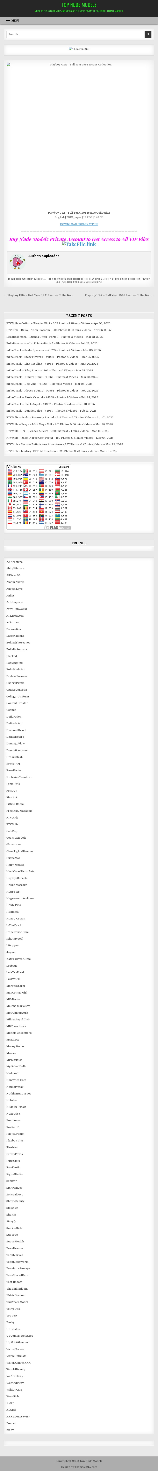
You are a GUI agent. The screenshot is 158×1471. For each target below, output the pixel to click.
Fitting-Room (15, 804)
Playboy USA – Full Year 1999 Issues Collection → (119, 295)
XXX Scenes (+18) (18, 1416)
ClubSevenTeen (16, 689)
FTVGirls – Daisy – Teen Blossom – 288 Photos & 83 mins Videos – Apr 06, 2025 (58, 330)
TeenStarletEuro (17, 1275)
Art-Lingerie (14, 602)
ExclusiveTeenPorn (19, 777)
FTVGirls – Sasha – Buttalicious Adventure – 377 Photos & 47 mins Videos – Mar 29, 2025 (64, 444)
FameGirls (13, 783)
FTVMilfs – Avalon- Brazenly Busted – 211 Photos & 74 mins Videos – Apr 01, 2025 (60, 417)
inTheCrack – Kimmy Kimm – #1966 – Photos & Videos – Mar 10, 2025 (52, 377)
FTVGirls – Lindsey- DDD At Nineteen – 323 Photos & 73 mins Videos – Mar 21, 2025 (61, 451)
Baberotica (13, 629)
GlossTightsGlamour (19, 851)
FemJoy (11, 790)
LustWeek (13, 979)
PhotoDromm (15, 1133)
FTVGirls (12, 817)
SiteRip (11, 1214)
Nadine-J (12, 1073)
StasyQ (11, 1221)
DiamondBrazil (16, 730)
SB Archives (14, 1187)
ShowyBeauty (15, 1201)
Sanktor (11, 1181)
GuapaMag (13, 858)
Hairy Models (15, 864)
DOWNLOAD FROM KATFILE (79, 224)
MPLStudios (14, 1059)
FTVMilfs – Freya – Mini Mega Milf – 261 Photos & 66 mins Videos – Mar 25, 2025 (59, 424)
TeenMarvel (14, 1255)
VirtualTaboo (15, 1349)
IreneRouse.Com (17, 932)
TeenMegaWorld (17, 1261)
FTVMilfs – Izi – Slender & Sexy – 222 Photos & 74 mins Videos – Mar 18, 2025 (57, 431)
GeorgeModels (16, 837)
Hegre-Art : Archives (20, 898)
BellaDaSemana (16, 649)
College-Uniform (17, 696)
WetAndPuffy (15, 1382)
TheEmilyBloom (17, 1288)
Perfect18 (12, 1127)
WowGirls (12, 1396)
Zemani (11, 1423)
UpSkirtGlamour (17, 1342)
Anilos (10, 595)
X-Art (10, 1403)
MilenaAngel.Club (18, 1019)
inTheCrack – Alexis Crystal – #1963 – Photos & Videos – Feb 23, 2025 (52, 397)
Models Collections (19, 1032)
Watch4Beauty (15, 1369)
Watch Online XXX (18, 1362)
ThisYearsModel (17, 1302)
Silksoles (12, 1207)
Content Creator (17, 703)
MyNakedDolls (16, 1066)
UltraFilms (13, 1329)
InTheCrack (14, 925)
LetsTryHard (15, 972)
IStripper (12, 945)
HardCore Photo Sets (20, 871)
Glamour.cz (13, 844)
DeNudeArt (14, 723)
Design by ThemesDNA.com (79, 1467)
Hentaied (12, 911)
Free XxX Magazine (19, 810)
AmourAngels (15, 582)
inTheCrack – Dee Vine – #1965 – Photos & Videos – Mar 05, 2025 (49, 383)
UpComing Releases (19, 1335)
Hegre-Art (13, 891)
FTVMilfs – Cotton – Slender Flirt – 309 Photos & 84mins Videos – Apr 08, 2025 (58, 323)
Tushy (10, 1322)
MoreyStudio (15, 1046)
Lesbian (11, 965)
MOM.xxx (12, 1039)
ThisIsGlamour (16, 1295)
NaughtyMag (14, 1086)
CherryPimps (15, 683)
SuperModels (15, 1241)
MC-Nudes (13, 999)
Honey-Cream (15, 918)
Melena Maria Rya (18, 1005)
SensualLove (14, 1194)
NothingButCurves (18, 1093)
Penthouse (13, 1120)
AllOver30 (13, 575)
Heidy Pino (13, 905)
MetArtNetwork (17, 1012)
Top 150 (11, 1315)
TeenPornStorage (18, 1268)
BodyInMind (14, 662)
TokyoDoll (13, 1308)
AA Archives (14, 561)
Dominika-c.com (17, 750)
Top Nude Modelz (79, 4)
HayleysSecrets (17, 878)
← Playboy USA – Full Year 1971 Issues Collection (38, 295)
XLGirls (11, 1409)
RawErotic (13, 1167)
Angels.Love (14, 588)
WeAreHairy (14, 1376)
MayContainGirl (16, 992)
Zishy (10, 1429)
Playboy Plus (14, 1140)
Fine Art (11, 797)
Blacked (11, 656)
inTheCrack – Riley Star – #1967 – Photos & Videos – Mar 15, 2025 (49, 370)
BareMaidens (15, 635)
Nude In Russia (16, 1106)
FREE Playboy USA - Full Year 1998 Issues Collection (112, 279)
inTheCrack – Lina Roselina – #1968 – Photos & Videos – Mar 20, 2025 (52, 363)
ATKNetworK (15, 615)
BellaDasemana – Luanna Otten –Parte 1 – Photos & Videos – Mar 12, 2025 (54, 336)
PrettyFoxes (14, 1154)
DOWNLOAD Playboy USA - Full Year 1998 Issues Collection (51, 279)
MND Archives (16, 1026)
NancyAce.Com (16, 1080)
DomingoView (15, 743)
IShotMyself (14, 938)
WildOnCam (14, 1389)
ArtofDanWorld (16, 608)
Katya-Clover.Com (18, 958)
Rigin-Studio (14, 1174)
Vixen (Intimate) (16, 1356)
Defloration (13, 716)
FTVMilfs (12, 824)
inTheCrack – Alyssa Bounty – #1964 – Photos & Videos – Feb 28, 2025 (52, 390)
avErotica (12, 622)
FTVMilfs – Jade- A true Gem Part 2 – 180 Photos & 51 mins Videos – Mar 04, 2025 (60, 437)
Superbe (12, 1234)
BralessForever (17, 676)
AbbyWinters (15, 568)
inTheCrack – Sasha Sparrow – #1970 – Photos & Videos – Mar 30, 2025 (53, 350)
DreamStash (14, 757)
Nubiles (11, 1100)
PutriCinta (13, 1160)
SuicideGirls (14, 1228)
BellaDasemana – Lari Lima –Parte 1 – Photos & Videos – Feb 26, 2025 (52, 343)
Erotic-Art (13, 763)
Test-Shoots (14, 1281)
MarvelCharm (15, 985)
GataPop (11, 831)
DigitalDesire (15, 736)
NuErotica (13, 1113)
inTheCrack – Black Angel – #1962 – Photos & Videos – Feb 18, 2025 (50, 404)
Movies (11, 1053)
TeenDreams (14, 1248)
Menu (15, 20)
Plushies (12, 1147)
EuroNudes (14, 770)
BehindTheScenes (18, 642)
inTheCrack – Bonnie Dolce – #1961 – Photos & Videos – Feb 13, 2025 (51, 410)
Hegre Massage (16, 884)
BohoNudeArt (15, 669)
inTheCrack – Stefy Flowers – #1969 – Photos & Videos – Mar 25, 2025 (52, 356)
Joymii (10, 952)
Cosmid (11, 709)
